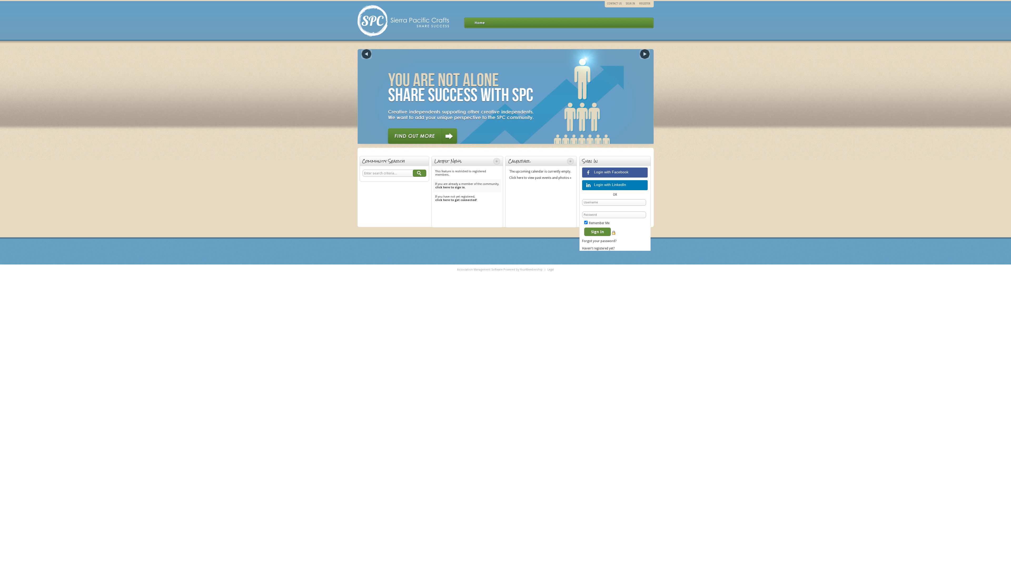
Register (644, 3)
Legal (550, 269)
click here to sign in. (450, 187)
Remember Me (599, 223)
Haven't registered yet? (598, 248)
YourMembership (531, 269)
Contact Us (614, 3)
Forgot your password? (599, 241)
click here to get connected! (456, 200)
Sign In (630, 3)
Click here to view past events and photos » (540, 178)
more (497, 161)
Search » (419, 173)
